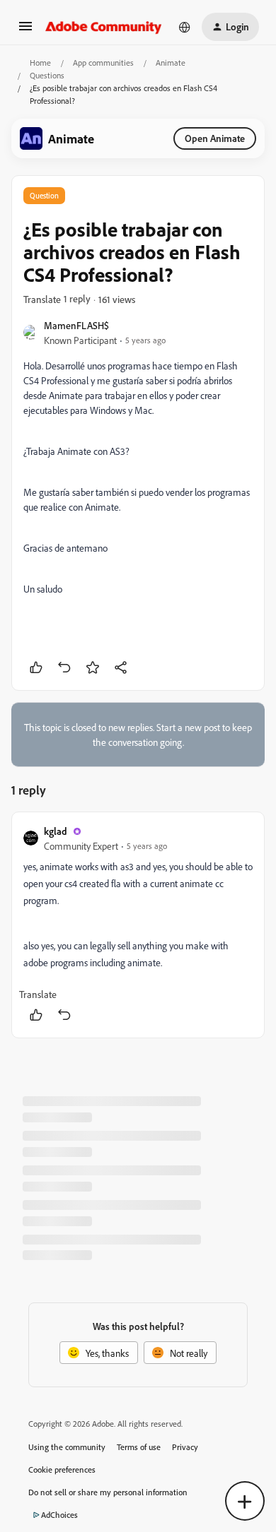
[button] (25, 31)
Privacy (185, 1447)
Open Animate (215, 138)
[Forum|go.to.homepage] (103, 27)
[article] (138, 925)
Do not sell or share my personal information (108, 1492)
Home (40, 62)
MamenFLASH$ (76, 325)
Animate (170, 62)
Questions (47, 75)
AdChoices (59, 1514)
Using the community (66, 1447)
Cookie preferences (62, 1469)
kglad (55, 831)
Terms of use (139, 1447)
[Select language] (184, 27)
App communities (103, 62)
